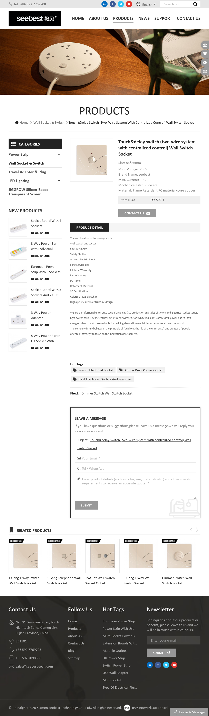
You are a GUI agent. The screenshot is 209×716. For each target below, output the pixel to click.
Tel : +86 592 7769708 (30, 4)
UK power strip (114, 658)
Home (78, 18)
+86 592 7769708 (28, 649)
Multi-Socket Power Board (120, 636)
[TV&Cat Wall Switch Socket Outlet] (102, 556)
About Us (98, 18)
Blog (71, 650)
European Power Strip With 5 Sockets (45, 269)
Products (123, 18)
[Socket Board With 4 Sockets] (18, 227)
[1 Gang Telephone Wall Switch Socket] (64, 556)
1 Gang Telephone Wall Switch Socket (64, 580)
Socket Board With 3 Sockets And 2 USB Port (46, 292)
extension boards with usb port (120, 643)
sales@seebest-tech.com (34, 666)
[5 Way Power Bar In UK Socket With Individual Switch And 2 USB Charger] (18, 342)
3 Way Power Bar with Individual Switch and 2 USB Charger (44, 246)
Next (197, 530)
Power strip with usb (118, 628)
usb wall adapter (115, 672)
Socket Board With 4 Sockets (46, 223)
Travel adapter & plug (27, 171)
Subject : (134, 444)
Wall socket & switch (48, 122)
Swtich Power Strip (116, 665)
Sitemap (74, 658)
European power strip (119, 621)
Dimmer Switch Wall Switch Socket (106, 393)
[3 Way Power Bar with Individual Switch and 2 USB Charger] (18, 250)
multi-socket (112, 680)
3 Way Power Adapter (41, 315)
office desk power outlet (144, 370)
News (144, 18)
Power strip (19, 154)
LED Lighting (19, 180)
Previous (191, 530)
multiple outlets (115, 650)
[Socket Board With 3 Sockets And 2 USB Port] (18, 296)
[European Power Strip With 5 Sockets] (18, 273)
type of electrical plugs (120, 687)
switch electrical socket (96, 370)
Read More (40, 233)
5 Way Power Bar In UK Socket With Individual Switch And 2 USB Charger (45, 338)
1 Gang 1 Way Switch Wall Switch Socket (24, 580)
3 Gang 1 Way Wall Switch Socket (137, 580)
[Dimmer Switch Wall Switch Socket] (179, 556)
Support (163, 18)
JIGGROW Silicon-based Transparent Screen (29, 191)
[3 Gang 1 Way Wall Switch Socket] (141, 556)
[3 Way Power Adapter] (18, 319)
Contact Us (188, 18)
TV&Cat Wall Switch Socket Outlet (100, 580)
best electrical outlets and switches (105, 379)
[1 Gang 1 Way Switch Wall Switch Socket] (26, 556)
